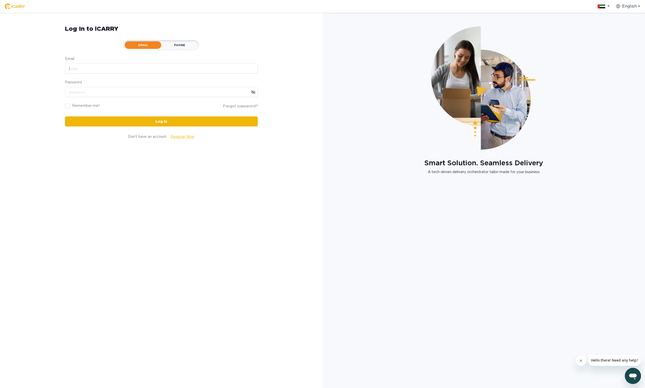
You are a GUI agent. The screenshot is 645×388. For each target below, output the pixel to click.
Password (73, 82)
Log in (161, 121)
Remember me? (86, 106)
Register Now (183, 137)
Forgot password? (240, 106)
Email (69, 59)
